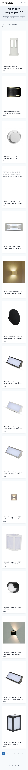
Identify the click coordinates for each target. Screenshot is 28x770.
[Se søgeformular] (21, 3)
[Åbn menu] (24, 3)
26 (22, 753)
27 (3, 756)
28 (7, 756)
